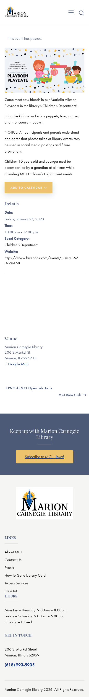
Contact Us (13, 559)
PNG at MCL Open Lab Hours (29, 388)
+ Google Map (17, 363)
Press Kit (11, 590)
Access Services (16, 583)
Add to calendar (26, 188)
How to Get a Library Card (25, 575)
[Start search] (81, 12)
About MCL (13, 551)
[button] (71, 12)
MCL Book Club (70, 395)
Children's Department (21, 244)
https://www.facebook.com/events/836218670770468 (41, 260)
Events (9, 567)
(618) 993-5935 (20, 665)
